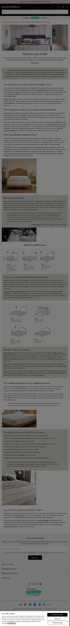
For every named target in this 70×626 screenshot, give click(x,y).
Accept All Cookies (57, 614)
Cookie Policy (11, 623)
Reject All (57, 619)
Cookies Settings (57, 623)
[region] (34, 618)
